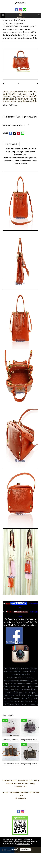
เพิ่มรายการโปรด (12, 117)
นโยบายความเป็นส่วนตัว (23, 844)
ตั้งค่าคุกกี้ (15, 850)
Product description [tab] (11, 144)
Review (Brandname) (20, 125)
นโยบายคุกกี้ (6, 846)
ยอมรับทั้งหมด (25, 850)
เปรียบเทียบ (31, 117)
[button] (39, 15)
